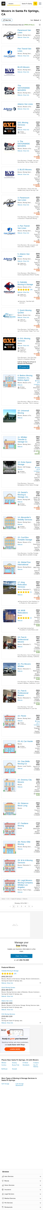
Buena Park (15, 1065)
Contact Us (24, 367)
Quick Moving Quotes (8, 987)
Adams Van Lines (25, 104)
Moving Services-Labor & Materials (17, 992)
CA (8, 899)
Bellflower (5, 1069)
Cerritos (4, 1065)
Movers (20, 35)
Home (3, 899)
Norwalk (14, 1069)
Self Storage (26, 467)
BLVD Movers (24, 67)
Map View (8, 20)
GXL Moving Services (8, 1014)
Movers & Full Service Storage (32, 106)
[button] (40, 4)
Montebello (26, 1065)
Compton (36, 1062)
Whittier (4, 1062)
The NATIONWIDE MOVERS (24, 88)
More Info (26, 37)
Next (32, 906)
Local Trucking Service (29, 766)
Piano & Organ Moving (29, 890)
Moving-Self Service (29, 499)
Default (36, 20)
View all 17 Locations (37, 723)
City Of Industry (35, 1065)
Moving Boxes (27, 567)
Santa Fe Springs (16, 899)
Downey (14, 1062)
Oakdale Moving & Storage (10, 971)
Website (20, 37)
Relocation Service (28, 589)
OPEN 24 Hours (29, 25)
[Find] (35, 3)
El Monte (25, 1062)
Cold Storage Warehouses (20, 1084)
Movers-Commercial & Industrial (32, 315)
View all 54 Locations (37, 469)
